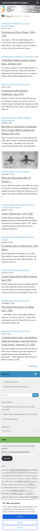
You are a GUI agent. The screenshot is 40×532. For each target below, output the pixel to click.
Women (20, 118)
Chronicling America (10, 381)
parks (36, 487)
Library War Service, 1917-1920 (17, 213)
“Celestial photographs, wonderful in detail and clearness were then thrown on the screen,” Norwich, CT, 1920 (19, 341)
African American (19, 469)
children (7, 475)
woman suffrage (24, 496)
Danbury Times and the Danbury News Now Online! (20, 414)
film (7, 481)
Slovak (24, 493)
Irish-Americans (24, 484)
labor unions (8, 487)
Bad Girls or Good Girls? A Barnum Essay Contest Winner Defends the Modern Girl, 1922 (19, 130)
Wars (12, 207)
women (34, 496)
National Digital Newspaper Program (15, 386)
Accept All (20, 517)
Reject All (20, 528)
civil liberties (16, 475)
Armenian (4, 472)
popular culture (17, 490)
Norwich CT (29, 487)
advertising (6, 470)
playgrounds (4, 490)
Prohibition (6, 493)
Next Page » (33, 366)
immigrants (35, 481)
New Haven (21, 487)
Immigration (20, 237)
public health (17, 493)
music (15, 487)
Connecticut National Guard (19, 478)
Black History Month (14, 472)
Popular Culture (22, 23)
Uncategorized (8, 26)
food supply (13, 481)
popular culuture (29, 490)
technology (5, 497)
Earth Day (28, 478)
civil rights (26, 475)
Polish (8, 490)
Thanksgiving (13, 497)
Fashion (35, 478)
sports (29, 493)
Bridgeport (26, 472)
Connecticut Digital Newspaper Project (15, 2)
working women (27, 499)
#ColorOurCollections (10, 419)
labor (31, 484)
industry (5, 484)
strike (34, 493)
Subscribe (7, 458)
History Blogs (8, 23)
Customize (20, 522)
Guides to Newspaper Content (14, 205)
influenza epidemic (13, 484)
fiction (3, 481)
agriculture (33, 469)
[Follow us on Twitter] (36, 374)
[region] (20, 516)
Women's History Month (10, 499)
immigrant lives (24, 481)
